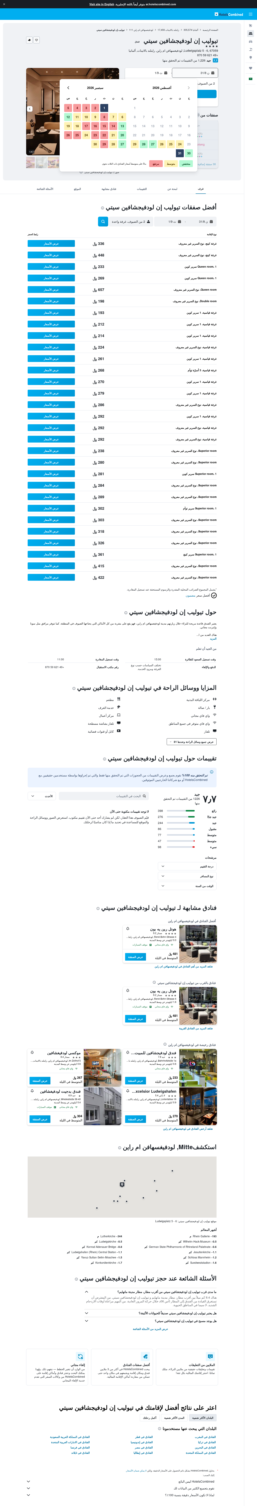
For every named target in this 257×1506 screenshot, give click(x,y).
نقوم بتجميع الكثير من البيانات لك (194, 1488)
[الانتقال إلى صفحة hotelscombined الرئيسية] (228, 14)
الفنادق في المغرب (205, 1437)
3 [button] (180, 117)
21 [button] (143, 135)
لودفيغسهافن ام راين (143, 29)
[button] (4, 4)
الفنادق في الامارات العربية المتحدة (70, 1442)
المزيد (213, 638)
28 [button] (143, 144)
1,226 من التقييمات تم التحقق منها (184, 60)
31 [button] (180, 153)
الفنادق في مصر (144, 1447)
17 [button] (180, 135)
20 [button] (152, 135)
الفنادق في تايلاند (80, 1452)
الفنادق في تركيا (207, 1442)
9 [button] (189, 126)
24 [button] (180, 144)
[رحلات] (250, 68)
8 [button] (135, 117)
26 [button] (161, 144)
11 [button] (171, 126)
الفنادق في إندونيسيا (142, 1442)
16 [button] (189, 135)
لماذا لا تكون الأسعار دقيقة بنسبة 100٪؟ (189, 1495)
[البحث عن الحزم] (250, 49)
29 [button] (134, 144)
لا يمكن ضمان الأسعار (136, 1470)
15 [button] (134, 126)
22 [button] (134, 135)
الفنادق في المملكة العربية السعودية (70, 1437)
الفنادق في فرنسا (80, 1447)
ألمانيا (195, 29)
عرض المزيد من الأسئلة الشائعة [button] (150, 1329)
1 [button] (135, 108)
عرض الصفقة (135, 957)
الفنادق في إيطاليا (143, 1452)
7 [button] (144, 117)
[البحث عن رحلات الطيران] (250, 25)
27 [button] (152, 144)
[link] (184, 966)
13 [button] (152, 126)
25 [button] (171, 144)
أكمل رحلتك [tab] (149, 1418)
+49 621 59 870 (207, 55)
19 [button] (161, 135)
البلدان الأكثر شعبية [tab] (202, 1418)
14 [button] (143, 126)
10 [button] (180, 126)
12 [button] (161, 126)
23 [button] (189, 144)
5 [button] (162, 117)
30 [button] (189, 153)
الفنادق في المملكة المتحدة (201, 1452)
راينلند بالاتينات (172, 29)
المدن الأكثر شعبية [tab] (174, 1418)
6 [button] (153, 117)
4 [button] (171, 117)
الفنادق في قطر (144, 1437)
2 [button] (189, 117)
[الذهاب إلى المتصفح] (250, 57)
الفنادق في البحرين (205, 1447)
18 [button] (171, 135)
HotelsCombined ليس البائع (196, 1481)
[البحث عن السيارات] (250, 41)
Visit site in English (101, 4)
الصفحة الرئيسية (210, 29)
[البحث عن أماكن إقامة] (250, 33)
